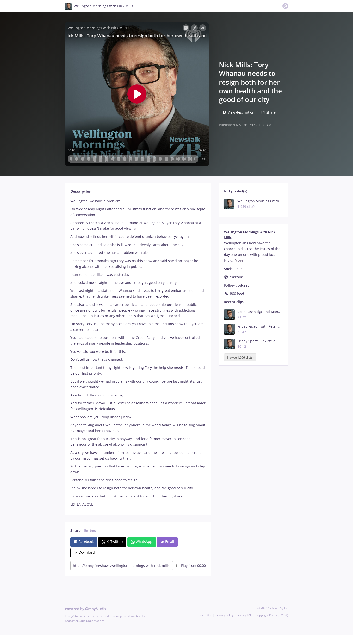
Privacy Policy (224, 615)
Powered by (75, 608)
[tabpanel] (138, 352)
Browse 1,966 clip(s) (240, 357)
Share (271, 112)
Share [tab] (75, 530)
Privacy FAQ (244, 615)
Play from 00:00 (193, 565)
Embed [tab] (90, 530)
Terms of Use (203, 615)
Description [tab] (80, 191)
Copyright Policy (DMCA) (272, 615)
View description (241, 112)
